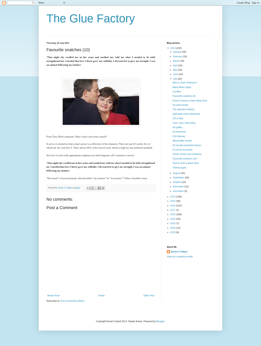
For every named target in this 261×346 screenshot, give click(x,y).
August (177, 173)
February (178, 56)
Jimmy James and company (187, 154)
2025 (173, 232)
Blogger (160, 321)
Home (101, 295)
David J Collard (179, 251)
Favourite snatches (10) (185, 158)
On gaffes (177, 127)
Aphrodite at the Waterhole (186, 114)
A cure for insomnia (182, 149)
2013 (173, 48)
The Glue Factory (90, 18)
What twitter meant (182, 140)
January (177, 52)
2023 (173, 223)
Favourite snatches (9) (184, 96)
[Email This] (88, 188)
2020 (173, 214)
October (177, 182)
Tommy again (179, 167)
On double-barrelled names (187, 145)
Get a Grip (178, 118)
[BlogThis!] (92, 188)
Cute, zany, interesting (184, 123)
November (178, 186)
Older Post (148, 295)
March (176, 61)
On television (179, 131)
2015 (173, 201)
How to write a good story (186, 163)
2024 (173, 228)
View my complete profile (180, 256)
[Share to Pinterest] (103, 188)
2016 (173, 205)
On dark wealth (180, 105)
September (179, 177)
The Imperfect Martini (183, 109)
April (175, 65)
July (175, 79)
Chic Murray (179, 136)
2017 (173, 210)
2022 (173, 219)
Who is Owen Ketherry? (185, 82)
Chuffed (177, 91)
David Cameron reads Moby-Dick (190, 100)
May (175, 70)
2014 (173, 196)
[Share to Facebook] (99, 188)
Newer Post (53, 295)
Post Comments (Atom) (72, 301)
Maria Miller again (182, 87)
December (178, 191)
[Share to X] (96, 188)
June (176, 74)
